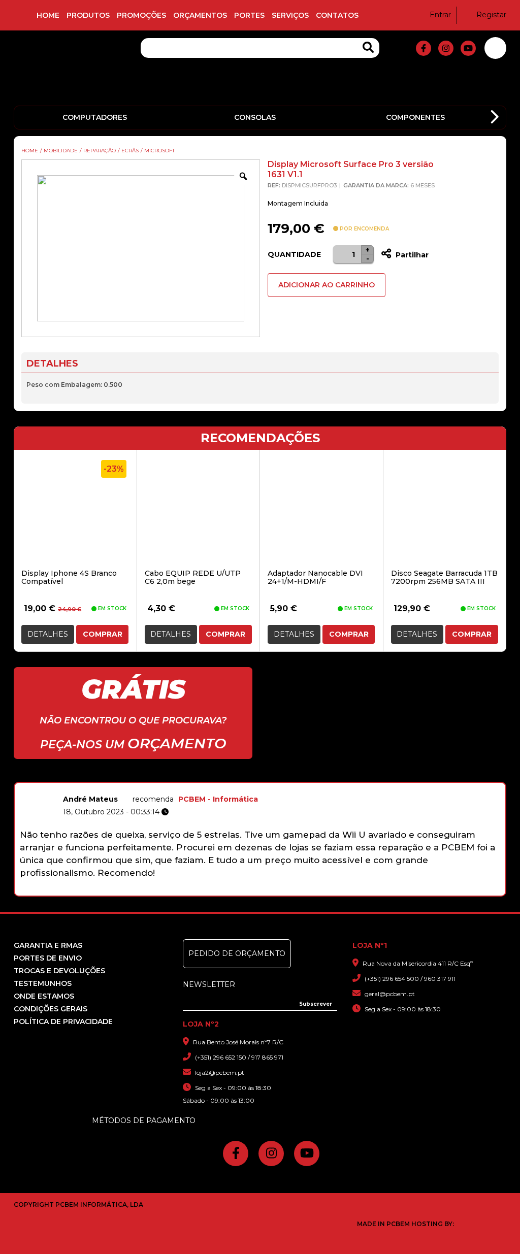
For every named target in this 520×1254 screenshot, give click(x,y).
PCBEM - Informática (218, 799)
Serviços (290, 15)
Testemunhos (43, 983)
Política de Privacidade (63, 1021)
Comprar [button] (102, 634)
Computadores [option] (94, 117)
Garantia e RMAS (48, 945)
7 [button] (281, 890)
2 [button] (215, 890)
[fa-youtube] (468, 48)
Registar (491, 14)
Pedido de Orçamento (236, 953)
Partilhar (411, 254)
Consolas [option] (255, 117)
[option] (260, 835)
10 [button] (320, 890)
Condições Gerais (50, 1008)
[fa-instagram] (445, 48)
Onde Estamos (44, 996)
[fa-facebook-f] (423, 48)
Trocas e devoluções (59, 970)
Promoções (141, 15)
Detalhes (47, 634)
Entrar (440, 14)
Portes (249, 15)
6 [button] (268, 890)
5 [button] (254, 890)
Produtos (88, 15)
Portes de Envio (48, 958)
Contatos (337, 15)
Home (48, 15)
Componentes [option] (415, 117)
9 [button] (307, 890)
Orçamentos (200, 15)
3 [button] (228, 890)
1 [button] (202, 890)
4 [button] (241, 890)
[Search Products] (368, 47)
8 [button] (294, 890)
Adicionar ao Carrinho (326, 284)
